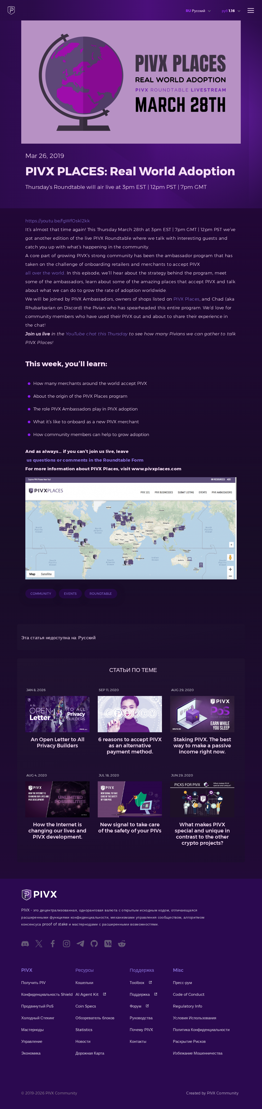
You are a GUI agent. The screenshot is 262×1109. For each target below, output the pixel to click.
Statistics (83, 1029)
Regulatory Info (187, 1006)
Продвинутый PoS (37, 1006)
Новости (82, 1041)
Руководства (141, 1017)
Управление (31, 1041)
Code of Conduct (188, 994)
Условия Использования (194, 1017)
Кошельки (84, 982)
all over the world (44, 273)
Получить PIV (33, 982)
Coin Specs (85, 1006)
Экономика (30, 1053)
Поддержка (140, 994)
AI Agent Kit (87, 994)
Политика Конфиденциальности (201, 1029)
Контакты (138, 1041)
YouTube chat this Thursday (97, 333)
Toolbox (137, 982)
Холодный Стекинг (37, 1017)
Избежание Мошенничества (197, 1053)
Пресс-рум (182, 982)
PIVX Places (186, 299)
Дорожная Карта (89, 1053)
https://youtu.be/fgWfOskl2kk (57, 220)
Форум (135, 1006)
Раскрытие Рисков (189, 1041)
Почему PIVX (141, 1029)
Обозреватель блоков (94, 1017)
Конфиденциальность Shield (47, 994)
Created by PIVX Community (212, 1093)
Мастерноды (32, 1029)
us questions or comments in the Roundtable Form (84, 460)
